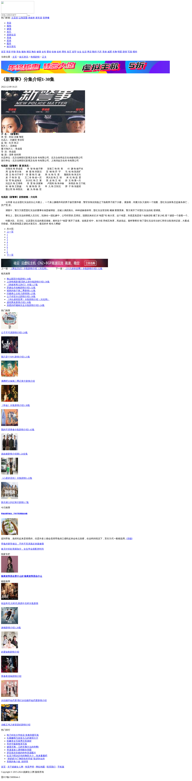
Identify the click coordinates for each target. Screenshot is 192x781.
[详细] (129, 538)
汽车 (99, 51)
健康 (9, 29)
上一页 (10, 232)
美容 (9, 23)
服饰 (9, 26)
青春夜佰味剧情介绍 (11, 676)
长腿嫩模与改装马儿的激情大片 (22, 738)
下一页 (10, 255)
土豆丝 (14, 18)
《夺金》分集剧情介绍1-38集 (15, 405)
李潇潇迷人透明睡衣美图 (19, 750)
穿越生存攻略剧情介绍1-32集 (21, 287)
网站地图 (40, 767)
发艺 (9, 32)
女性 (44, 51)
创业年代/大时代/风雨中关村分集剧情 (19, 603)
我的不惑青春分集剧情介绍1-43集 (17, 429)
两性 (64, 51)
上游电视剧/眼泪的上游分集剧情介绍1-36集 (28, 282)
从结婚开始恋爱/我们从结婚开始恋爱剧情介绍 (24, 700)
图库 (9, 43)
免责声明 (29, 767)
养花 (89, 51)
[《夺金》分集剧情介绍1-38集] (9, 401)
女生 (79, 51)
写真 (130, 51)
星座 (9, 40)
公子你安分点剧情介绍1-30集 (21, 296)
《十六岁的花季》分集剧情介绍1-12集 (83, 268)
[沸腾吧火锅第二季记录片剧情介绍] (9, 376)
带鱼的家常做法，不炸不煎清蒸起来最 (14, 513)
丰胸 (114, 51)
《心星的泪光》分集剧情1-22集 (16, 478)
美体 (9, 37)
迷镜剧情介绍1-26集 (11, 627)
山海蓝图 (23, 18)
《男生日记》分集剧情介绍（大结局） (29, 268)
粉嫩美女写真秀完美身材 (19, 741)
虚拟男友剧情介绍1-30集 (19, 302)
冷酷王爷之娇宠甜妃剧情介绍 (15, 724)
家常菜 (38, 18)
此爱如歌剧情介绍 (10, 652)
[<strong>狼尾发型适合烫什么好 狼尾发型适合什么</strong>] (9, 572)
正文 (44, 57)
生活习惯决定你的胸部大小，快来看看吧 (27, 755)
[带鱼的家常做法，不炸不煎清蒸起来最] (9, 534)
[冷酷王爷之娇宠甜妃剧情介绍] (9, 720)
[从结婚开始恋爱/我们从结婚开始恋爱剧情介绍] (9, 696)
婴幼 (49, 51)
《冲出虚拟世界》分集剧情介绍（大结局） (28, 299)
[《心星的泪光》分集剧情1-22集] (9, 474)
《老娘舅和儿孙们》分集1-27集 (22, 284)
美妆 (18, 51)
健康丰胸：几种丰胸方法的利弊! (23, 747)
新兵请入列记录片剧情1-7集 (15, 502)
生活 (84, 51)
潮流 (28, 51)
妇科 (59, 51)
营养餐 (46, 18)
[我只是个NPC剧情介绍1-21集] (9, 352)
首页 (3, 51)
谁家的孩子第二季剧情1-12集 (21, 290)
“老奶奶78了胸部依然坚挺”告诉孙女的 (26, 758)
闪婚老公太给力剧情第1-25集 (21, 293)
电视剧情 (35, 57)
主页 (14, 57)
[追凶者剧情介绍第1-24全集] (9, 449)
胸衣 (33, 51)
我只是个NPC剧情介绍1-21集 (15, 357)
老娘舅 (31, 18)
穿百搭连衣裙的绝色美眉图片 (21, 753)
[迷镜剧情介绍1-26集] (9, 623)
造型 (74, 51)
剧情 (125, 51)
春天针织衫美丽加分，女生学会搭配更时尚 (22, 549)
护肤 (13, 51)
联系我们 (51, 767)
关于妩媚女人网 (15, 767)
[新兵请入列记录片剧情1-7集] (9, 498)
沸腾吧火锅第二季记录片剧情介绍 (18, 381)
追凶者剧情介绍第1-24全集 (14, 454)
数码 (94, 51)
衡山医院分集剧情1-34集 (19, 279)
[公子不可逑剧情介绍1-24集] (9, 328)
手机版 (60, 767)
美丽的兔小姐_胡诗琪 (17, 761)
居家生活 (11, 35)
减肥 (109, 51)
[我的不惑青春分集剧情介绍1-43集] (9, 425)
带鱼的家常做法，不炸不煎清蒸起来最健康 (22, 544)
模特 (135, 51)
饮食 (54, 51)
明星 (120, 51)
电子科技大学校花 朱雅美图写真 (23, 735)
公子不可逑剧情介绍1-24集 (14, 332)
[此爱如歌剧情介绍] (9, 647)
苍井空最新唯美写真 (17, 744)
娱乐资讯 (11, 46)
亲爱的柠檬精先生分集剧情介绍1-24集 (26, 305)
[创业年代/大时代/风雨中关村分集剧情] (9, 599)
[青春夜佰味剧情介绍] (9, 672)
